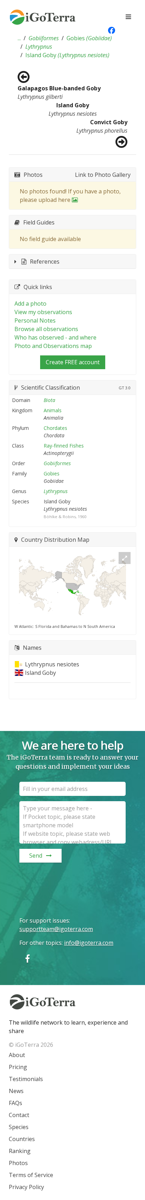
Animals (53, 410)
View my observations (43, 312)
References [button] (44, 261)
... (19, 38)
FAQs (15, 1103)
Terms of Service (31, 1175)
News (16, 1091)
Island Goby (67, 55)
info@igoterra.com (88, 943)
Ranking (20, 1151)
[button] (19, 38)
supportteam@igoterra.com (56, 929)
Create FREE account (73, 362)
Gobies (89, 38)
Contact (19, 1115)
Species (19, 1127)
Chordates (55, 428)
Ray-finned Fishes (64, 445)
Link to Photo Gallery (103, 175)
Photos (18, 1163)
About (17, 1055)
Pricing (18, 1067)
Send (35, 855)
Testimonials (26, 1079)
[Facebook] (27, 958)
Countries (22, 1139)
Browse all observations (46, 329)
